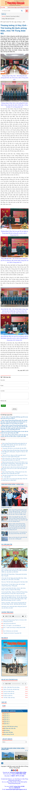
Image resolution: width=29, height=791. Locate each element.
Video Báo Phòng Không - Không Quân (12, 484)
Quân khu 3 (6, 717)
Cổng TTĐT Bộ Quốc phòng (11, 726)
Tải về (26, 687)
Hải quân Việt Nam (8, 732)
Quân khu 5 (6, 721)
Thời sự (3, 14)
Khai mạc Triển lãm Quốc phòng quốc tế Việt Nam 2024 (14, 582)
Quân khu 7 (6, 723)
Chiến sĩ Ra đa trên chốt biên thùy (11, 689)
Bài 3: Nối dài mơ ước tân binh (10, 631)
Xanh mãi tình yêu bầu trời (9, 623)
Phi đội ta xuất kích (7, 695)
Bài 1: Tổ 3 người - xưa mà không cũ (12, 625)
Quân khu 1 (6, 713)
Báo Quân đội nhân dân (10, 728)
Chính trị (8, 16)
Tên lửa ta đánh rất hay (8, 691)
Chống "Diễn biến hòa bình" (8, 18)
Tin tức (3, 16)
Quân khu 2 (6, 715)
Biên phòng (7, 730)
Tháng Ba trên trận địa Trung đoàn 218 (12, 633)
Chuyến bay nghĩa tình (6, 507)
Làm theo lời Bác (15, 16)
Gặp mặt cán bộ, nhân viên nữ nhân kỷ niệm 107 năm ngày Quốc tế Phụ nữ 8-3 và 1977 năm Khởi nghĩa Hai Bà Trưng (14, 468)
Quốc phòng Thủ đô (9, 734)
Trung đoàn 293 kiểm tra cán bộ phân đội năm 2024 (14, 448)
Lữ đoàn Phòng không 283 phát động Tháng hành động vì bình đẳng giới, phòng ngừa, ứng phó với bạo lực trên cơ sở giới (14, 452)
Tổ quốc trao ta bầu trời (8, 693)
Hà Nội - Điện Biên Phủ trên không (11, 687)
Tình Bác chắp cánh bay (9, 697)
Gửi (15, 409)
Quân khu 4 (6, 719)
